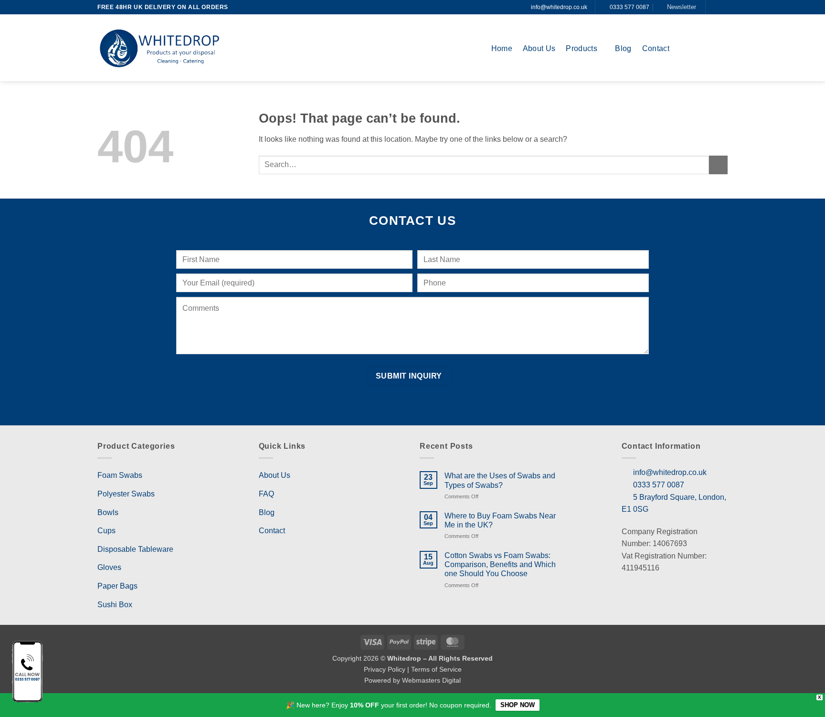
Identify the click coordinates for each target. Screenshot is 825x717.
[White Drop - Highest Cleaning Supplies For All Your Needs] (159, 48)
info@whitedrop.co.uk (559, 7)
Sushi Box (114, 605)
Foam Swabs (119, 475)
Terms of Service (436, 669)
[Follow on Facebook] (714, 7)
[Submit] (718, 165)
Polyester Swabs (126, 494)
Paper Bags (117, 586)
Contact (655, 48)
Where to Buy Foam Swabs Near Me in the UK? (500, 520)
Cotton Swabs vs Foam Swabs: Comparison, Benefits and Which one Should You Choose (500, 564)
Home (501, 48)
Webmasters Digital (431, 680)
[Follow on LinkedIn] (723, 7)
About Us (539, 48)
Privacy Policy (384, 669)
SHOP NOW (517, 704)
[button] (678, 7)
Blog (623, 48)
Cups (106, 531)
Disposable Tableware (135, 549)
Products (581, 48)
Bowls (107, 512)
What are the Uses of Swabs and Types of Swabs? (499, 480)
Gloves (109, 567)
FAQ (266, 494)
